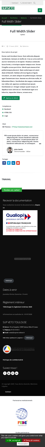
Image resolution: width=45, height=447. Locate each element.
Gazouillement (9, 163)
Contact (15, 3)
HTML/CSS (8, 112)
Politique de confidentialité (13, 360)
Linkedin (16, 373)
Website (25, 46)
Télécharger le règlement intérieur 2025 (17, 307)
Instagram (12, 373)
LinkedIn (13, 163)
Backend (7, 109)
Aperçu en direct (12, 98)
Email (18, 163)
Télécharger (8, 280)
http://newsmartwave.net (22, 127)
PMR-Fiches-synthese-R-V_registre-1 (13, 338)
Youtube (8, 373)
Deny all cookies (32, 440)
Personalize (23, 444)
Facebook (4, 163)
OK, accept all (14, 440)
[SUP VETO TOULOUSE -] (8, 8)
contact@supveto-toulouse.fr (17, 332)
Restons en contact (12, 190)
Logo (6, 116)
